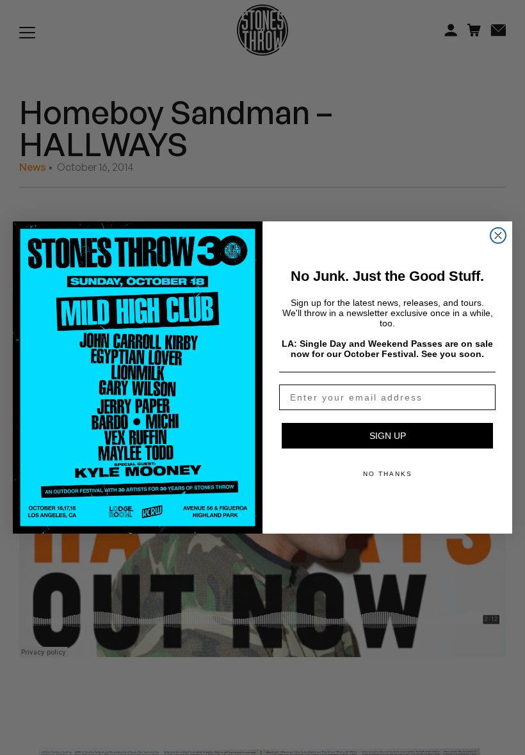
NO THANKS (387, 473)
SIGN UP (387, 436)
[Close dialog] (498, 235)
